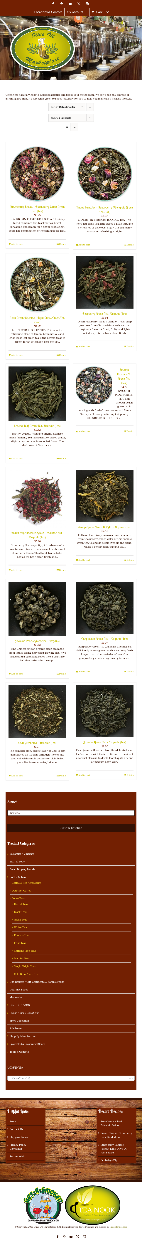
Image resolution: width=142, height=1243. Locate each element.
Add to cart (17, 244)
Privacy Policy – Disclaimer (19, 1147)
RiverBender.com (118, 1227)
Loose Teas (18, 898)
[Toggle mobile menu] (134, 22)
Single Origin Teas (25, 966)
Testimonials (17, 1156)
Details (62, 244)
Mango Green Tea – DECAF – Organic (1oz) (104, 527)
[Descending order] (90, 107)
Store (13, 1121)
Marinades (16, 997)
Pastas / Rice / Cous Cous (24, 1013)
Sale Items (16, 1028)
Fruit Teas (20, 943)
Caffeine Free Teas (25, 951)
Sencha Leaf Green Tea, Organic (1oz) (37, 426)
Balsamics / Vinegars (22, 854)
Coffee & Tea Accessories (26, 883)
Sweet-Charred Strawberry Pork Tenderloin (116, 1135)
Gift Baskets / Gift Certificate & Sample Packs (37, 982)
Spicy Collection (19, 1021)
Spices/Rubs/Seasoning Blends (27, 1044)
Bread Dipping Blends (22, 869)
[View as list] (74, 127)
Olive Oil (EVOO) (20, 1005)
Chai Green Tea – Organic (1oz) (37, 743)
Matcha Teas (21, 958)
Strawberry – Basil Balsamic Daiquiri (112, 1123)
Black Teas (20, 912)
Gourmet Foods (19, 990)
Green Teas (20, 920)
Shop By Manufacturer (23, 1036)
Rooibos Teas (21, 935)
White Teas (20, 927)
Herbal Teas (21, 904)
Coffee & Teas (18, 877)
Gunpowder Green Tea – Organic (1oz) (104, 638)
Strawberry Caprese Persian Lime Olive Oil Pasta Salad (114, 1149)
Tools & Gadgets (19, 1052)
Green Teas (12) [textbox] (70, 1078)
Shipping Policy (19, 1137)
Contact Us (16, 1129)
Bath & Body (17, 861)
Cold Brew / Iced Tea (26, 974)
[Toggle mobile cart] (127, 22)
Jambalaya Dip (109, 1160)
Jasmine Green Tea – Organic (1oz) (104, 742)
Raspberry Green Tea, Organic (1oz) (104, 313)
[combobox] (71, 1078)
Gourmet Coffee (21, 891)
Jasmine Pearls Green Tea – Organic (37, 641)
